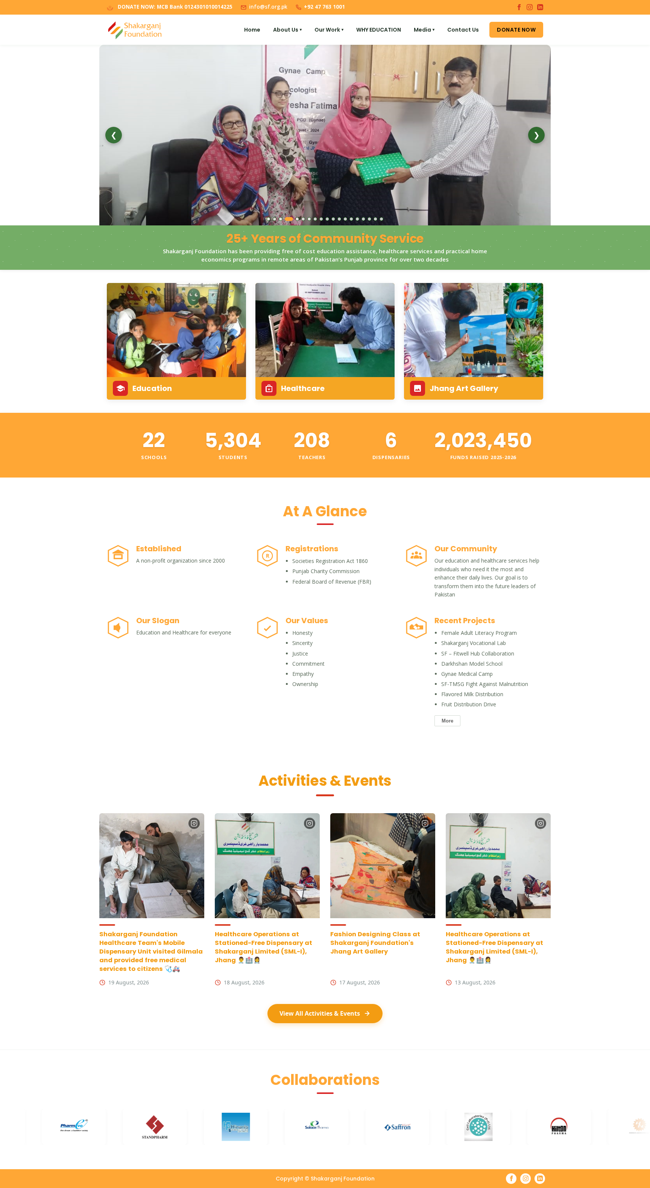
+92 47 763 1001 (324, 6)
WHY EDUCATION (378, 29)
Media (424, 29)
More (447, 721)
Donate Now (516, 29)
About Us (287, 29)
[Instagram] (530, 7)
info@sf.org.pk (268, 6)
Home (252, 29)
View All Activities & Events (319, 1013)
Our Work (328, 29)
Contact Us (463, 29)
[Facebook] (519, 7)
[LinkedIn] (540, 7)
